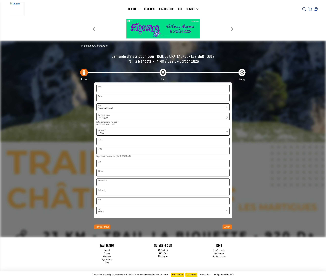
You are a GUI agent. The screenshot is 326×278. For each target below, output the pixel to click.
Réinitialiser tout (102, 227)
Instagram (164, 256)
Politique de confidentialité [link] (224, 274)
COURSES (132, 9)
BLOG (180, 9)
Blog (107, 262)
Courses (107, 253)
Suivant (227, 227)
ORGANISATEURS (166, 9)
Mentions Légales (219, 256)
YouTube (164, 253)
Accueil (107, 250)
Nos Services (219, 253)
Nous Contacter (219, 250)
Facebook (164, 250)
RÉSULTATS (149, 9)
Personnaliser (205, 274)
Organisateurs (107, 259)
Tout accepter (177, 274)
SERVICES (191, 9)
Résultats (107, 256)
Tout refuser (191, 274)
